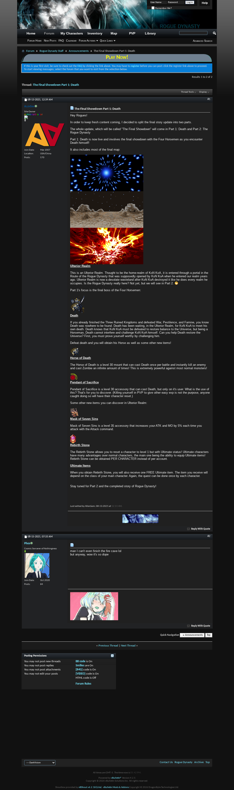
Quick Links (106, 40)
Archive (199, 762)
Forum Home (34, 40)
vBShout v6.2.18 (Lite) (90, 787)
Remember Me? (163, 8)
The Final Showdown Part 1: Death (56, 85)
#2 (208, 536)
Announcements (79, 51)
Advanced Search (202, 40)
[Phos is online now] (36, 565)
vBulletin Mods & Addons (116, 787)
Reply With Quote (200, 529)
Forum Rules (83, 683)
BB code (80, 661)
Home (31, 33)
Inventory (95, 33)
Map (114, 33)
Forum (49, 33)
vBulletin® (116, 778)
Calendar (71, 40)
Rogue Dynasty (183, 762)
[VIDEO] (80, 673)
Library (150, 33)
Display (203, 92)
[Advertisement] (117, 723)
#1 (208, 99)
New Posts (50, 40)
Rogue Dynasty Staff (52, 51)
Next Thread (128, 645)
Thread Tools (187, 92)
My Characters (72, 33)
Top (208, 635)
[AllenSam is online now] (44, 134)
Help (205, 3)
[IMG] (79, 669)
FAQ (61, 40)
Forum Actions (87, 40)
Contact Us (166, 762)
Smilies (80, 665)
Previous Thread (108, 645)
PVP (132, 33)
